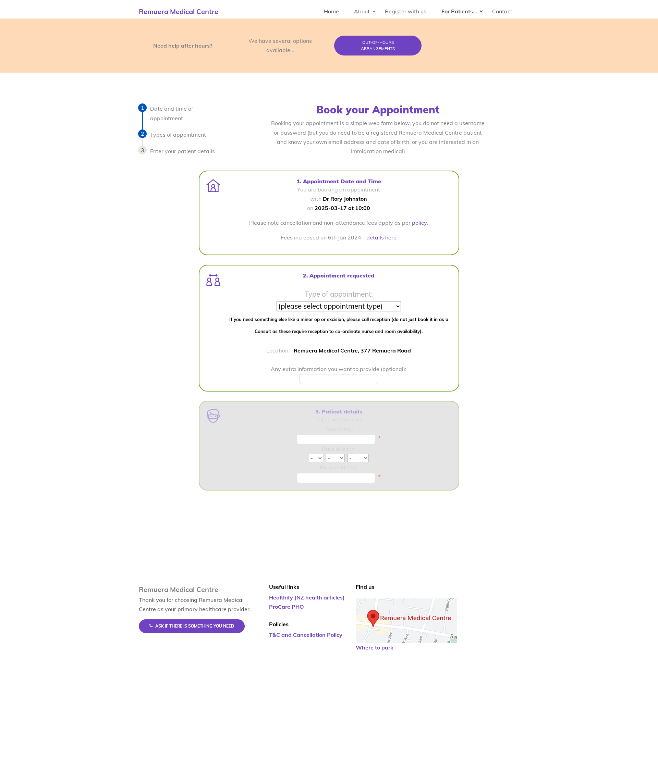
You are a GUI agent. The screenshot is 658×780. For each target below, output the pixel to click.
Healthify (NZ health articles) (307, 597)
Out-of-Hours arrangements (378, 45)
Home (331, 11)
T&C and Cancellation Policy (305, 634)
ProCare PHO (286, 606)
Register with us (405, 11)
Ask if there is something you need (194, 626)
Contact (502, 11)
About (362, 11)
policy (419, 222)
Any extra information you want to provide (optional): (338, 369)
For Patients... (459, 11)
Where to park (374, 647)
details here (381, 237)
